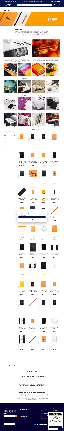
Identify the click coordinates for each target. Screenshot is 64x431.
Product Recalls (43, 418)
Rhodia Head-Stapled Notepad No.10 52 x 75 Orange (32, 328)
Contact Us (43, 411)
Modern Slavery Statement (45, 419)
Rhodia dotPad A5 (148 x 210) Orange (22, 272)
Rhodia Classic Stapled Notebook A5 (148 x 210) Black (33, 143)
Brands (55, 7)
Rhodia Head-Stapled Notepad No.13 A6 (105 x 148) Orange (44, 162)
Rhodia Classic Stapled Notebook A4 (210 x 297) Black (22, 162)
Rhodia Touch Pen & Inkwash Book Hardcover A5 (54, 254)
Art (46, 7)
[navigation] (10, 138)
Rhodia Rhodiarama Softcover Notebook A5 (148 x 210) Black (43, 309)
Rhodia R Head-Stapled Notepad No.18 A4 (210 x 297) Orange (44, 346)
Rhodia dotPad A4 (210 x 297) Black (44, 272)
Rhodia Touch (17, 57)
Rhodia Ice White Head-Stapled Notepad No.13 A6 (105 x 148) (54, 273)
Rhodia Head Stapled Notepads (35, 394)
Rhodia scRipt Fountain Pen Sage (32, 346)
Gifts (50, 7)
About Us (42, 408)
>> (39, 356)
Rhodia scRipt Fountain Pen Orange (54, 217)
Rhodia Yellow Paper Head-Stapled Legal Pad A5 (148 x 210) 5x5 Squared (54, 180)
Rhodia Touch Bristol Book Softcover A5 (32, 272)
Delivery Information (44, 413)
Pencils (19, 7)
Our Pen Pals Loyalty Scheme (45, 415)
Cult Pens (7, 426)
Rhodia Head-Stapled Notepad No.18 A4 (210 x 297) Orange (54, 143)
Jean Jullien (30, 396)
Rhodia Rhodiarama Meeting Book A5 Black (43, 328)
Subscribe (56, 426)
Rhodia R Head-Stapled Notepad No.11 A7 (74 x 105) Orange (43, 199)
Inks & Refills (32, 7)
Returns (42, 416)
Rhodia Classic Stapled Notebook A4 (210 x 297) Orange (54, 236)
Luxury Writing (25, 7)
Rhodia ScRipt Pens (45, 57)
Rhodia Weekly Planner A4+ (22, 236)
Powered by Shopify (10, 426)
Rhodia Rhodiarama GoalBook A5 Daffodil (21, 291)
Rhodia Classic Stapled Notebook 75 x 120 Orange (54, 291)
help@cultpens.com (25, 416)
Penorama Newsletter (56, 408)
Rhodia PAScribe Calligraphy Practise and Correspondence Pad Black (32, 254)
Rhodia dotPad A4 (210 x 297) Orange (44, 291)
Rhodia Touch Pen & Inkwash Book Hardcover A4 (22, 346)
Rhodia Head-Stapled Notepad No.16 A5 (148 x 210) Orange (33, 162)
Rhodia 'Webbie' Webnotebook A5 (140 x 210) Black (22, 180)
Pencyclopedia (55, 410)
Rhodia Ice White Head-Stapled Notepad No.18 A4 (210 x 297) (54, 346)
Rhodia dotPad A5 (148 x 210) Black (54, 162)
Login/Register (57, 1)
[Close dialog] (62, 413)
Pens (15, 7)
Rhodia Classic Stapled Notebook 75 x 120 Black (54, 309)
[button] (60, 5)
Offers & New (9, 7)
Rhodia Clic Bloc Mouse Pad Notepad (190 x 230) (33, 180)
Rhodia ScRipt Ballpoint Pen (32, 309)
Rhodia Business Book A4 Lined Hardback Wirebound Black (43, 254)
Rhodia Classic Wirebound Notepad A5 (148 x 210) (43, 143)
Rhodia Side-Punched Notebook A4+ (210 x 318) (32, 236)
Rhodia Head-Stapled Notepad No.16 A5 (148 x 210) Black (22, 309)
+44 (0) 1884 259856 (25, 414)
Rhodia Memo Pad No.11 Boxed (43, 236)
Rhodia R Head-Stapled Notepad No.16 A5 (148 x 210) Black (33, 291)
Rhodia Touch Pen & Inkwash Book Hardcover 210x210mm (22, 328)
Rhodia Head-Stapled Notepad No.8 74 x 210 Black (54, 199)
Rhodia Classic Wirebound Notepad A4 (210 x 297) (43, 180)
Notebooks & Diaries (40, 7)
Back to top (31, 404)
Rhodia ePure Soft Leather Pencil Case (22, 199)
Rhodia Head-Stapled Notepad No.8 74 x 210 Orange (32, 199)
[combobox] (34, 5)
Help (52, 1)
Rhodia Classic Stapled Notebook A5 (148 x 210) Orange (22, 143)
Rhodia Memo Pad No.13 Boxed (54, 328)
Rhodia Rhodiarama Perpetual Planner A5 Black (21, 254)
